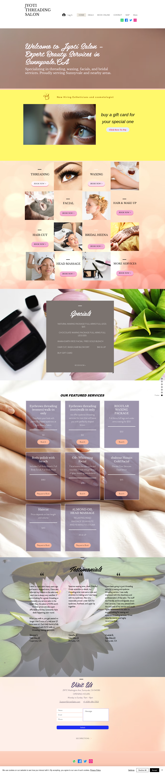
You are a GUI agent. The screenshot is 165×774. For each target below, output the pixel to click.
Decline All (142, 770)
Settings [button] (131, 770)
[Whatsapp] (122, 20)
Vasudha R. (72, 634)
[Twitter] (130, 20)
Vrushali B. (109, 634)
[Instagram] (135, 20)
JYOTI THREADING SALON (38, 10)
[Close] (162, 770)
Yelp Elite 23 (35, 637)
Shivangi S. (34, 634)
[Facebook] (126, 20)
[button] (43, 442)
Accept (154, 770)
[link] (43, 409)
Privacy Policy (95, 770)
